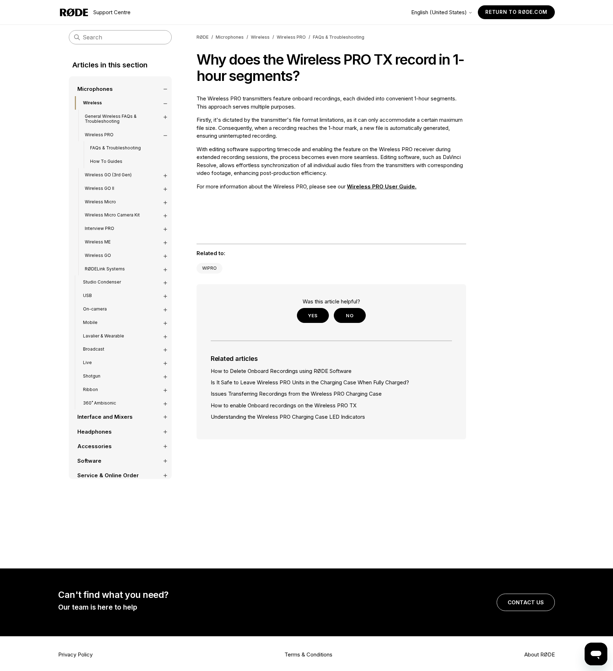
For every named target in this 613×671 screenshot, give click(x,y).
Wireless (260, 37)
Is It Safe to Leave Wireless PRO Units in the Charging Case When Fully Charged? (310, 382)
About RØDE (539, 654)
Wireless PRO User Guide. (381, 186)
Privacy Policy (75, 654)
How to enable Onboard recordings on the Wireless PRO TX (284, 405)
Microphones (230, 37)
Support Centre (112, 12)
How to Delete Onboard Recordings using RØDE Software (281, 371)
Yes (313, 315)
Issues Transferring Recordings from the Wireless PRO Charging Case (296, 393)
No (349, 315)
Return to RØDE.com (516, 12)
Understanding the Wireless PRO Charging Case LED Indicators (288, 416)
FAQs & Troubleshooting (338, 37)
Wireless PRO (291, 37)
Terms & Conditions (308, 654)
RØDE (203, 37)
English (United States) (439, 12)
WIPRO (209, 268)
